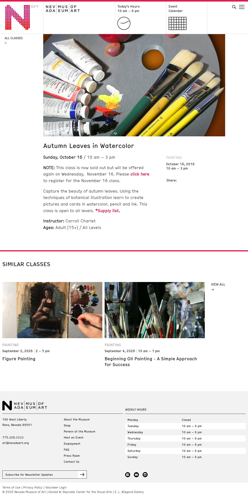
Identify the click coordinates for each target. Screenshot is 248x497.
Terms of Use (11, 487)
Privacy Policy (32, 487)
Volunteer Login (56, 487)
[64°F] (20, 28)
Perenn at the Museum (79, 431)
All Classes (14, 38)
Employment (72, 443)
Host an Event (74, 437)
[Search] (234, 7)
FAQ (66, 449)
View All (218, 284)
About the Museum (77, 419)
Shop (67, 425)
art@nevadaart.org (15, 443)
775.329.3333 (13, 437)
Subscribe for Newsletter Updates (29, 474)
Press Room (72, 455)
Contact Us (71, 461)
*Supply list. (107, 210)
